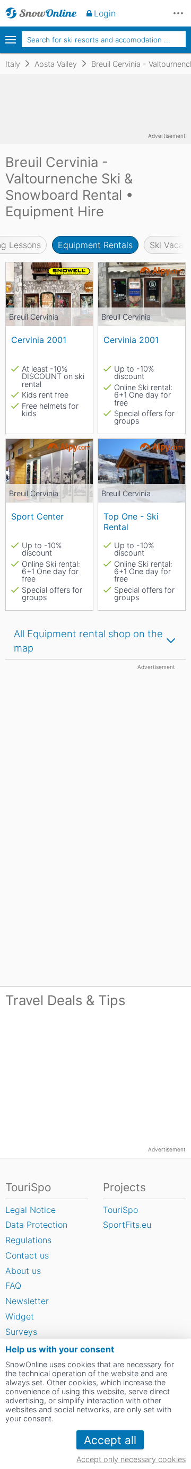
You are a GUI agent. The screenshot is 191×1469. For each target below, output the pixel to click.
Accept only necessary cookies (131, 1459)
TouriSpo (120, 1209)
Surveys (21, 1331)
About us (23, 1270)
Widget (19, 1316)
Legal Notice (30, 1209)
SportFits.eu (127, 1224)
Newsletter (27, 1301)
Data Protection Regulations (36, 1232)
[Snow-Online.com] (41, 13)
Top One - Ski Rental (131, 521)
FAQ (13, 1285)
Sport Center (37, 516)
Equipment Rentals (95, 245)
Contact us (27, 1255)
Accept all (110, 1440)
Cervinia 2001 (38, 340)
